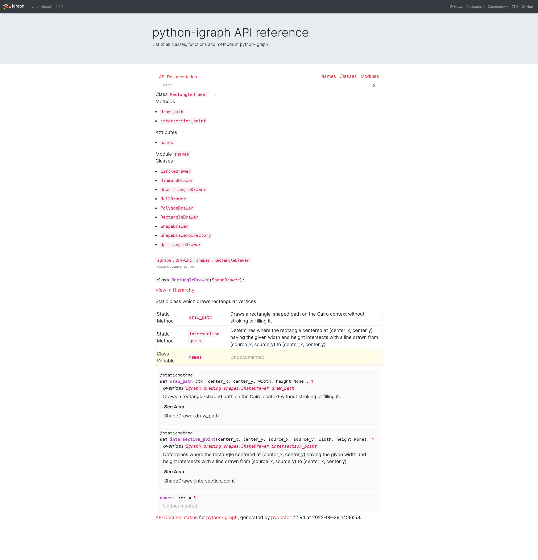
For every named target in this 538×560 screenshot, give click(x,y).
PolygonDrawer (177, 208)
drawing (183, 260)
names (167, 142)
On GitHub (524, 6)
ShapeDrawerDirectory (186, 235)
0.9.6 (60, 6)
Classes (348, 76)
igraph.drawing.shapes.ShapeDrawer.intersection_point (251, 446)
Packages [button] (474, 6)
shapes (181, 154)
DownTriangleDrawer (183, 189)
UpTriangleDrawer (181, 244)
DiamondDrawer (177, 180)
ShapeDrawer (174, 226)
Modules (369, 76)
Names (328, 76)
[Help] (374, 85)
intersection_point (183, 120)
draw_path (172, 111)
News (458, 6)
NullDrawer (173, 198)
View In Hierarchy (175, 290)
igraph (17, 6)
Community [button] (497, 6)
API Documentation (178, 76)
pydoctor (281, 517)
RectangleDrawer (189, 94)
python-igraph (40, 6)
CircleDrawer (176, 171)
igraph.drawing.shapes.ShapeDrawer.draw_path (240, 388)
